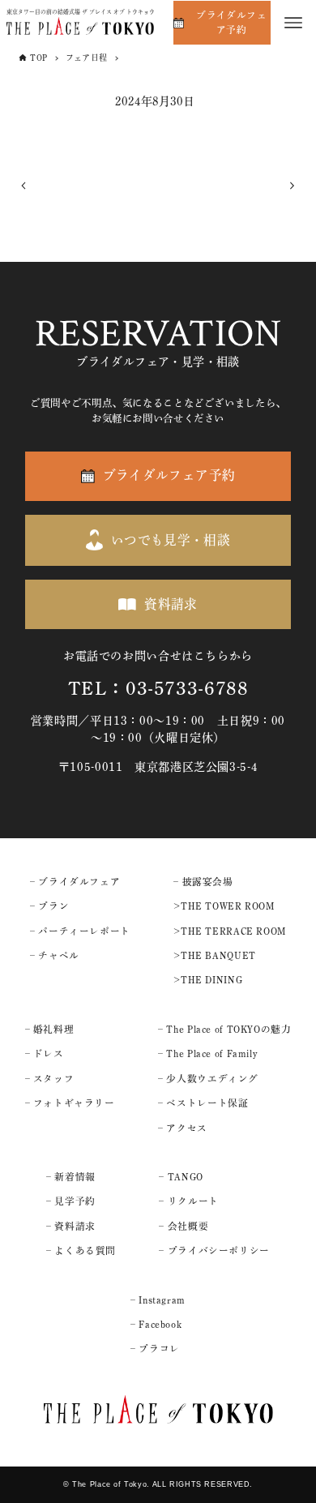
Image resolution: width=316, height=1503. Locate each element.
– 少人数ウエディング (208, 1078)
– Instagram (158, 1299)
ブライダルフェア (79, 881)
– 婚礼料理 (50, 1029)
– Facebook (155, 1324)
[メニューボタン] (293, 22)
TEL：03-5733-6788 (158, 688)
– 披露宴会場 (203, 881)
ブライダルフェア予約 (231, 22)
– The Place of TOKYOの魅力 (224, 1029)
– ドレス (44, 1053)
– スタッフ (50, 1078)
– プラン (49, 905)
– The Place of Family (208, 1053)
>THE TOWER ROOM (223, 905)
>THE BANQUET (214, 955)
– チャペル (54, 955)
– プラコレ (155, 1348)
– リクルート (188, 1201)
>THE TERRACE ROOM (229, 931)
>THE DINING (207, 979)
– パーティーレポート (80, 931)
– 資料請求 (71, 1226)
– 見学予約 (71, 1201)
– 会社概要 (183, 1226)
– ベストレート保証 (203, 1102)
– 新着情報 (71, 1176)
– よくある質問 (81, 1250)
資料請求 (171, 603)
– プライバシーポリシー (214, 1250)
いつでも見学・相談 (171, 539)
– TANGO (181, 1176)
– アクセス (182, 1128)
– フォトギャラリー (70, 1102)
